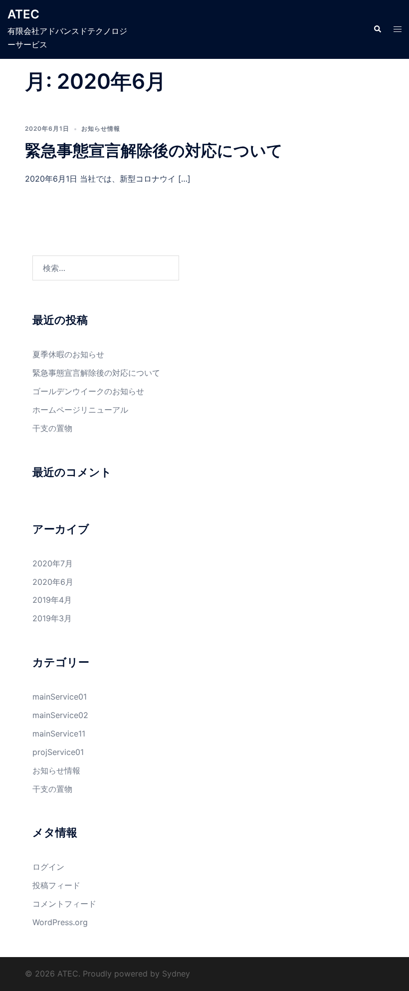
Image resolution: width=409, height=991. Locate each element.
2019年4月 (52, 600)
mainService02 (60, 715)
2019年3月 (52, 618)
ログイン (48, 867)
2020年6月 (52, 582)
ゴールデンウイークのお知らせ (88, 391)
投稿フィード (56, 885)
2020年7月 (52, 563)
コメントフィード (64, 904)
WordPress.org (60, 922)
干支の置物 (52, 428)
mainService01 (59, 697)
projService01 (58, 752)
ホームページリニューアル (80, 410)
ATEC (23, 14)
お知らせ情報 (100, 128)
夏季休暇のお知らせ (68, 354)
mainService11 (58, 734)
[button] (377, 29)
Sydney (176, 974)
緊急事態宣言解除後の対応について (154, 150)
